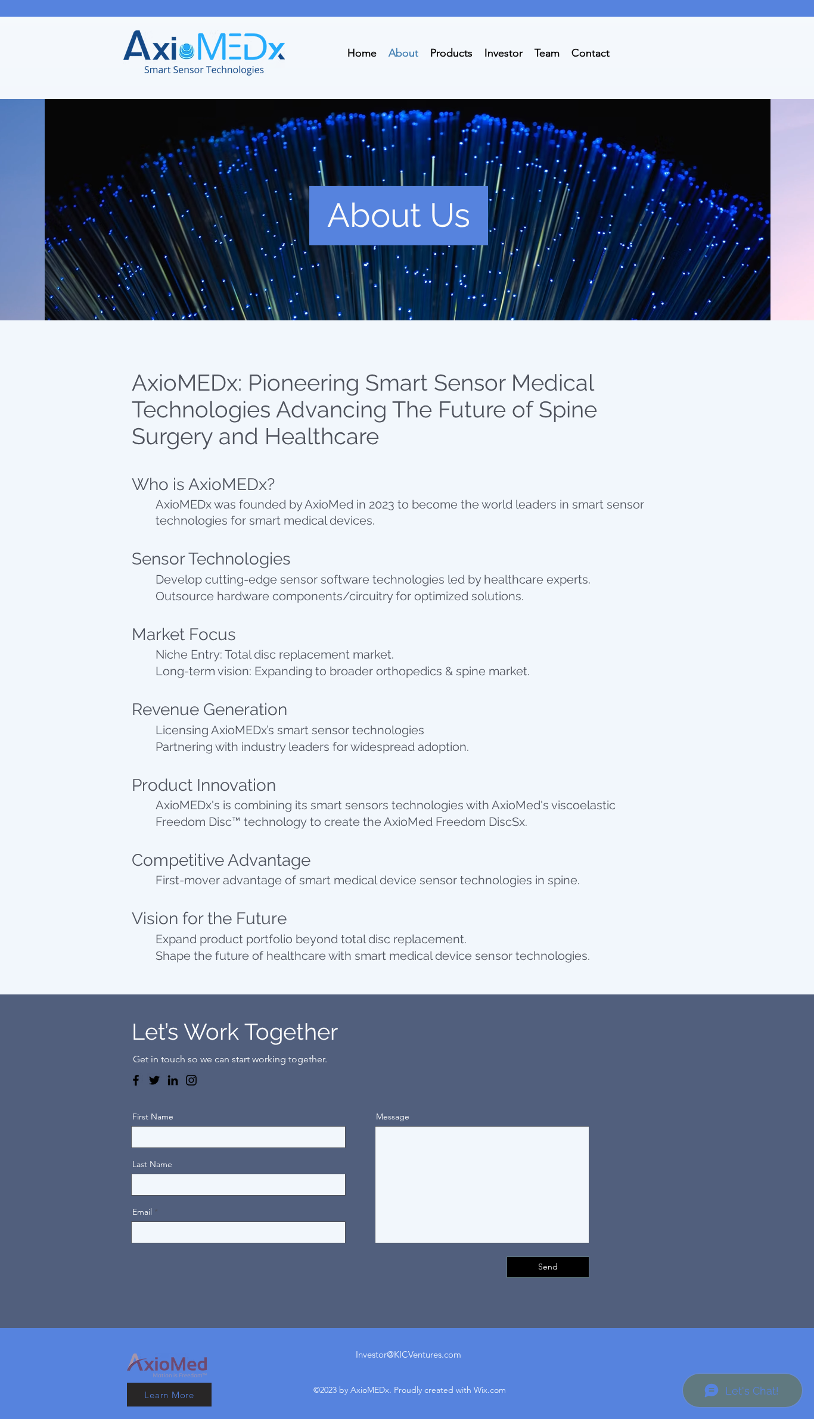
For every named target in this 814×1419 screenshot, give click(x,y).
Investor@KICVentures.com (408, 1354)
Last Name (152, 1164)
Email (142, 1212)
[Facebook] (136, 1080)
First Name (152, 1116)
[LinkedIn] (173, 1080)
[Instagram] (191, 1080)
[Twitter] (154, 1080)
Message (392, 1116)
